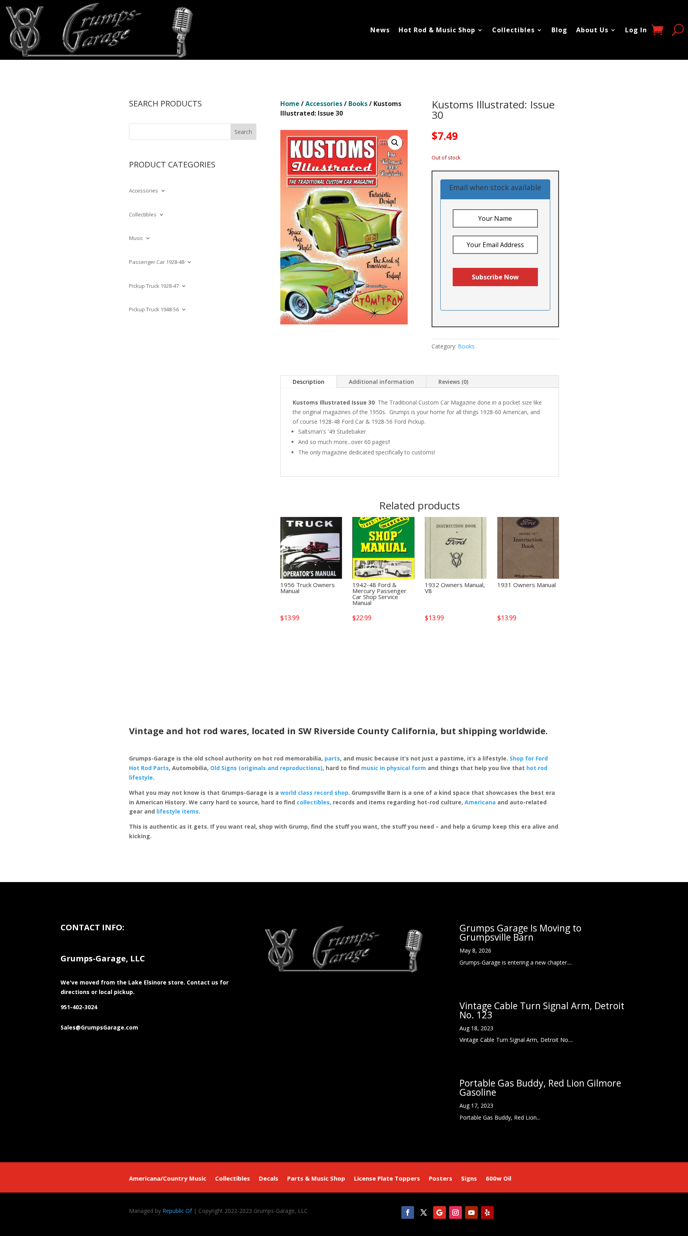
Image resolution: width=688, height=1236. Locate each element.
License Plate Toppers (387, 1178)
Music (136, 238)
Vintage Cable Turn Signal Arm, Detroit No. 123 (541, 1010)
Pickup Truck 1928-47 (154, 286)
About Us (592, 30)
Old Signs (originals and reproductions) (266, 768)
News (380, 30)
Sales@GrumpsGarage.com (99, 1027)
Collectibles (513, 30)
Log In (636, 30)
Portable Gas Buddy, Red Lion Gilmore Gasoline (540, 1087)
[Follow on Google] (439, 1212)
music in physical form (393, 768)
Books (357, 103)
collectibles (313, 802)
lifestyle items (177, 811)
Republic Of (177, 1210)
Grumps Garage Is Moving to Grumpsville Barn (520, 932)
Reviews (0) (453, 381)
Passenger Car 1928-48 (156, 262)
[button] (395, 143)
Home (289, 103)
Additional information (381, 381)
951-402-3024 (79, 1007)
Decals (268, 1178)
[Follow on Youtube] (471, 1212)
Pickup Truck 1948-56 (154, 310)
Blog (559, 30)
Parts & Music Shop (316, 1178)
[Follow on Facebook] (407, 1212)
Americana (480, 802)
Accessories (143, 191)
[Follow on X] (423, 1212)
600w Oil (498, 1178)
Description (308, 381)
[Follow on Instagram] (455, 1212)
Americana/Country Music (167, 1178)
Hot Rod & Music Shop (437, 30)
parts (332, 758)
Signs (469, 1178)
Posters (440, 1178)
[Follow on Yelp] (487, 1212)
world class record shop (314, 792)
